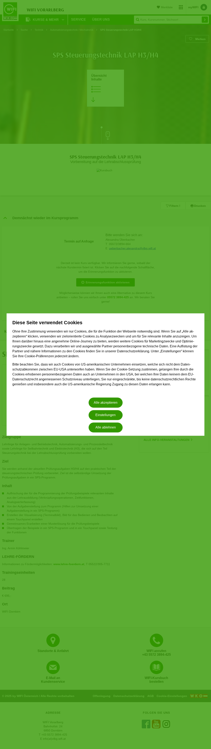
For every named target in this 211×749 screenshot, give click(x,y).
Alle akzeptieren (105, 402)
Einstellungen (105, 415)
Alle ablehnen (105, 427)
